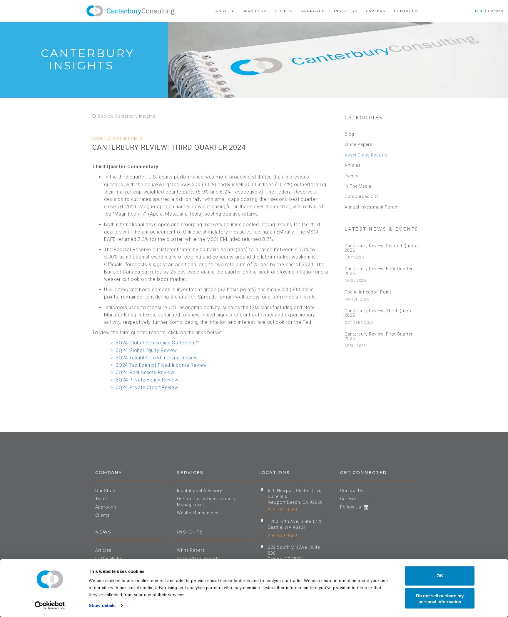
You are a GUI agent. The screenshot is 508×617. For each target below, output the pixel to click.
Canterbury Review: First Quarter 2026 (379, 271)
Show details (102, 605)
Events (352, 176)
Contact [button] (404, 11)
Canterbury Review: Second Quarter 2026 (382, 248)
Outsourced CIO (361, 196)
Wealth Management (198, 513)
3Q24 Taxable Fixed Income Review (157, 358)
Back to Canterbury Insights (126, 116)
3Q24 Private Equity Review (147, 380)
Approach (313, 11)
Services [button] (253, 11)
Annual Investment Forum (372, 207)
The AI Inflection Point (368, 292)
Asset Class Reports (366, 155)
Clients (284, 11)
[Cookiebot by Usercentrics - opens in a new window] (50, 605)
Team (101, 498)
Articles (353, 165)
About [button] (223, 11)
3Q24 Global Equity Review (146, 350)
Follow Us (352, 507)
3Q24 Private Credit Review (147, 387)
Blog (349, 134)
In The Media (358, 186)
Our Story (105, 490)
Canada (496, 11)
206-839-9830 (282, 535)
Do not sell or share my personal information (440, 598)
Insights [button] (344, 11)
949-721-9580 (282, 509)
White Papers (358, 144)
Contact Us (352, 490)
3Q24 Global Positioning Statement (156, 343)
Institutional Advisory (199, 490)
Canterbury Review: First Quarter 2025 (379, 336)
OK (440, 575)
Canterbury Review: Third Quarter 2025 (379, 313)
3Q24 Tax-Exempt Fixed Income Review (161, 365)
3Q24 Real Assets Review (145, 372)
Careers (375, 11)
